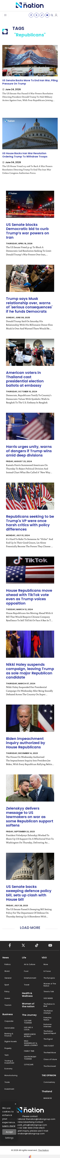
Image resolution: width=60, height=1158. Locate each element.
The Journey (29, 1014)
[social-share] (31, 15)
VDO (44, 957)
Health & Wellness (27, 995)
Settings (9, 1137)
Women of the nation (28, 1005)
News (5, 957)
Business (7, 1014)
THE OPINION (49, 1075)
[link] (30, 76)
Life (24, 957)
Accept (9, 1131)
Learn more (8, 1125)
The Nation (43, 1150)
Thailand (47, 1091)
